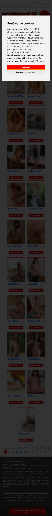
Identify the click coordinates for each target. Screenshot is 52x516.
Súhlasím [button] (26, 67)
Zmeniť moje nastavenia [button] (26, 72)
